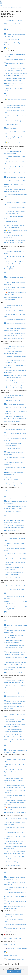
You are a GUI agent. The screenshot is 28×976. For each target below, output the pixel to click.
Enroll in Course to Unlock (14, 971)
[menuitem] (1, 3)
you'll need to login (20, 969)
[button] (1, 1)
